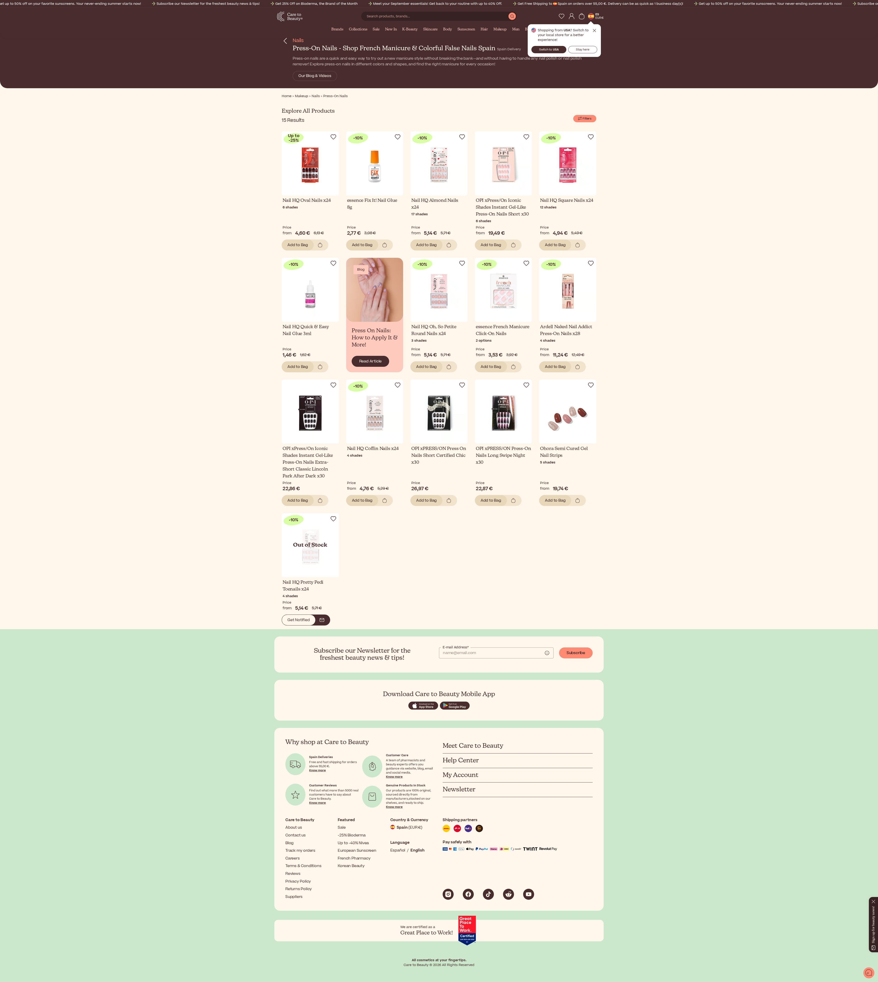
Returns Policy (298, 889)
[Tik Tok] (488, 894)
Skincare (430, 29)
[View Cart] (581, 16)
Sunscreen (466, 29)
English (417, 850)
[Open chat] (868, 972)
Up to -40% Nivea (353, 843)
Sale (376, 29)
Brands (337, 29)
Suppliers (293, 897)
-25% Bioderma (351, 835)
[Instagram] (448, 894)
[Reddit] (508, 894)
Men (515, 29)
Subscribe (576, 653)
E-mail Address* (456, 647)
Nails (298, 40)
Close (594, 30)
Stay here (582, 50)
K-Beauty (410, 29)
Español (397, 850)
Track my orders (300, 850)
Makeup (500, 29)
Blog (289, 843)
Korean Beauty (351, 866)
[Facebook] (468, 894)
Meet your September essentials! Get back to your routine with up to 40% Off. (437, 3)
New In (391, 29)
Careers (292, 858)
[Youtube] (528, 894)
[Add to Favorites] (333, 137)
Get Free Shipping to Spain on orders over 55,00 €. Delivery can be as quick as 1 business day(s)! (600, 3)
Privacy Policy (298, 881)
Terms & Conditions (303, 866)
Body (447, 29)
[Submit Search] (512, 16)
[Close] (873, 900)
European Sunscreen (357, 850)
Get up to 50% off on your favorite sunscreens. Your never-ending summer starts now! (770, 3)
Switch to (549, 50)
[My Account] (571, 16)
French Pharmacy (354, 858)
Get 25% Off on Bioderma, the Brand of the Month (316, 3)
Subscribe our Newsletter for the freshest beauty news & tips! (208, 3)
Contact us (295, 835)
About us (293, 827)
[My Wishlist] (561, 16)
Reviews (292, 873)
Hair (484, 29)
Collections (358, 29)
